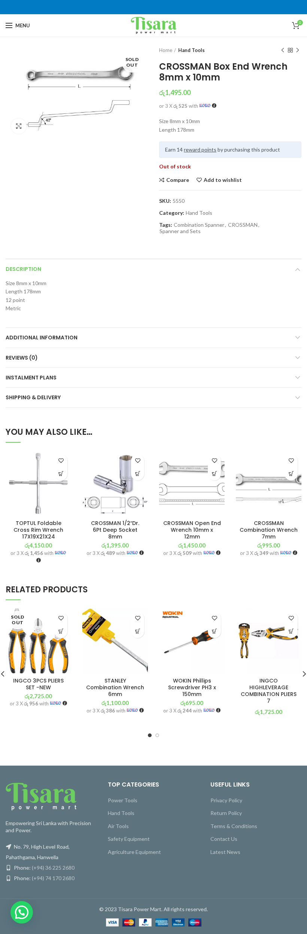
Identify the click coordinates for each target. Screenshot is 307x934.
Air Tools (118, 826)
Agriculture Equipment (134, 852)
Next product (297, 50)
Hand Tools (191, 50)
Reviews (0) (22, 357)
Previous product (282, 50)
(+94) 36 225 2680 (53, 867)
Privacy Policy (226, 800)
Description (23, 269)
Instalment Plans (31, 377)
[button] (60, 473)
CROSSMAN (243, 225)
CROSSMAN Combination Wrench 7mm (269, 530)
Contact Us (223, 839)
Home (165, 50)
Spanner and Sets (180, 231)
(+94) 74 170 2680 (53, 878)
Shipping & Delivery (33, 397)
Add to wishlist (223, 180)
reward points (200, 149)
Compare (177, 180)
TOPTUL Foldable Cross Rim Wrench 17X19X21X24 (38, 530)
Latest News (225, 852)
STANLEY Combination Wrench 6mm (115, 687)
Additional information (41, 337)
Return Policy (226, 813)
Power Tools (122, 800)
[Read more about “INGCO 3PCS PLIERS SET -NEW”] (60, 631)
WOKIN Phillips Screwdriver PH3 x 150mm (192, 687)
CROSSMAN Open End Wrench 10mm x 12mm (192, 530)
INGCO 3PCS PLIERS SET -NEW (38, 684)
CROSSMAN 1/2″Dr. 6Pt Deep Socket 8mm (115, 530)
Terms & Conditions (233, 826)
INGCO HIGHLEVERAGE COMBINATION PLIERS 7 (269, 691)
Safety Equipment (129, 839)
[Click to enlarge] (18, 126)
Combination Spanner (199, 225)
